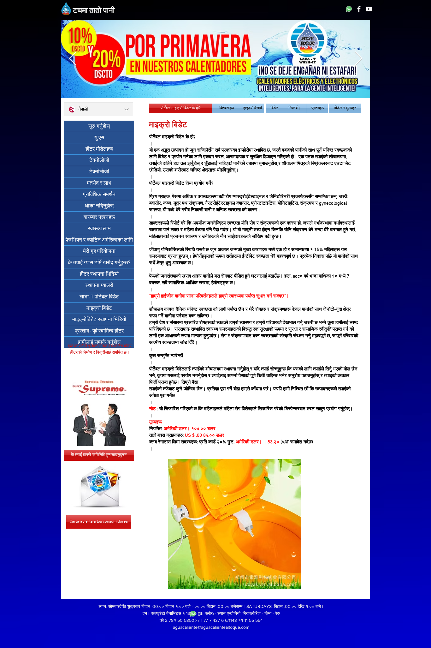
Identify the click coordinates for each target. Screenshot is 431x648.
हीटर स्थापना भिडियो (99, 274)
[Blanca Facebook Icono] (359, 9)
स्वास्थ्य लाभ (99, 228)
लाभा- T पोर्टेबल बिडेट (99, 297)
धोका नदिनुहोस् (99, 206)
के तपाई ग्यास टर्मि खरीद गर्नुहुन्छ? (99, 263)
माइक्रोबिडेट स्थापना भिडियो (99, 319)
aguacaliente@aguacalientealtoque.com (211, 627)
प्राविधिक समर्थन (99, 194)
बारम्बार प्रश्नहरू (99, 217)
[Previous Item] (72, 58)
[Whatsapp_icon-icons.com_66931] (349, 9)
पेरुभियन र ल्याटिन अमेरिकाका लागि (99, 240)
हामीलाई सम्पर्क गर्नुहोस (99, 342)
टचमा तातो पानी (94, 11)
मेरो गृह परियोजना (99, 251)
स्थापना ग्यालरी (99, 285)
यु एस (99, 138)
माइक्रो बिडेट (99, 308)
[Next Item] (358, 58)
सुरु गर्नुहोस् (99, 126)
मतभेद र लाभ (99, 183)
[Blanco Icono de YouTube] (369, 9)
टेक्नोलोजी (99, 160)
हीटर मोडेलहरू (99, 149)
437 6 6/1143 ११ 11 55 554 (238, 620)
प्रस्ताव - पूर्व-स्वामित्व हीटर (99, 331)
